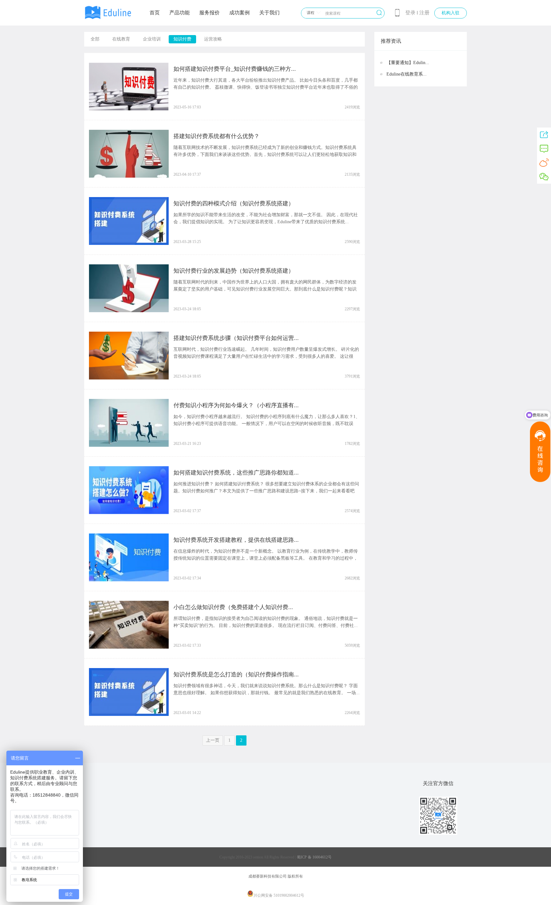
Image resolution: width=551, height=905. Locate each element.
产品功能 (179, 12)
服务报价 (209, 12)
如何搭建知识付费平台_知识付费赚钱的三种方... (234, 69)
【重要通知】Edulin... (407, 62)
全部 (95, 39)
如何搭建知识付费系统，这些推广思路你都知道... (236, 472)
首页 (155, 12)
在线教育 (121, 39)
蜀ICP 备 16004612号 (314, 857)
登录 (410, 12)
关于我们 (269, 12)
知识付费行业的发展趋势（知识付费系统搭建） (233, 271)
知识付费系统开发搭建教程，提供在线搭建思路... (236, 540)
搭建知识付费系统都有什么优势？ (216, 136)
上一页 (212, 740)
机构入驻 (450, 13)
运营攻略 (213, 39)
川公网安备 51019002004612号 (278, 895)
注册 (424, 12)
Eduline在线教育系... (406, 74)
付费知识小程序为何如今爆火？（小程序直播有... (236, 405)
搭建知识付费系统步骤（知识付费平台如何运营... (236, 338)
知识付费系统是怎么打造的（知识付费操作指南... (236, 674)
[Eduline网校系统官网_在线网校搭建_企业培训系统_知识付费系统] (108, 20)
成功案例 (239, 12)
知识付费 (182, 39)
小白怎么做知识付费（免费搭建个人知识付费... (233, 607)
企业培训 (152, 39)
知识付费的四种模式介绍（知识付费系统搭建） (233, 203)
